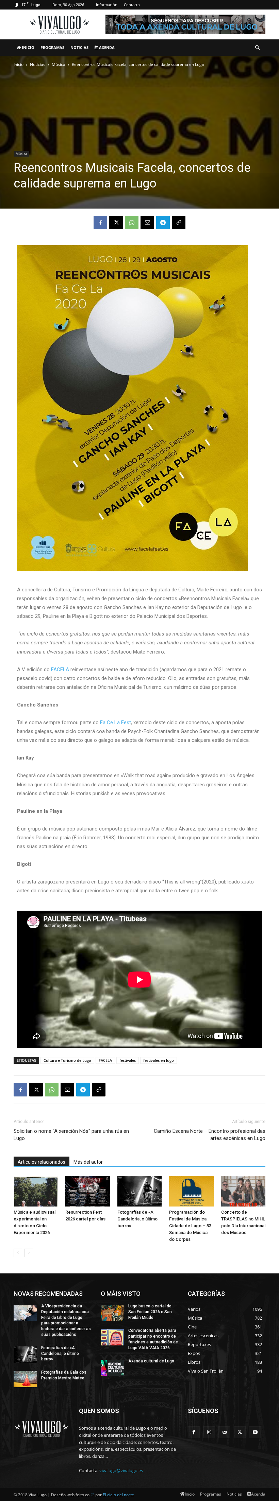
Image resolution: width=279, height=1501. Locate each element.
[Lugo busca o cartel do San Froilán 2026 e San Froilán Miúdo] (112, 1313)
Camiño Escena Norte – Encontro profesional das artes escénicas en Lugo (209, 1134)
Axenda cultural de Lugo (151, 1361)
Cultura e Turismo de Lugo (67, 1060)
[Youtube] (255, 1432)
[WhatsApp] (131, 222)
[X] (116, 222)
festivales (127, 1060)
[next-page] (28, 1253)
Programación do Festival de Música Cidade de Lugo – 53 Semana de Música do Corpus (190, 1226)
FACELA (60, 669)
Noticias (79, 47)
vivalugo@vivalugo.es (121, 1470)
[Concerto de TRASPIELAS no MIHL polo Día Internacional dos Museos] (243, 1191)
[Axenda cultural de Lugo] (112, 1368)
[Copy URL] (178, 222)
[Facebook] (100, 222)
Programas (52, 47)
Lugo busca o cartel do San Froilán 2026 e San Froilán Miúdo (150, 1312)
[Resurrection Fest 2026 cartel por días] (87, 1191)
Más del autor (88, 1162)
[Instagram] (209, 1432)
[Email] (147, 222)
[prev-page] (18, 1253)
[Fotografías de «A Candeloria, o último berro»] (139, 1191)
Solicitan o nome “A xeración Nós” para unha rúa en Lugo (71, 1134)
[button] (257, 47)
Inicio (27, 47)
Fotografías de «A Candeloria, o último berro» (137, 1219)
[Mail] (224, 1432)
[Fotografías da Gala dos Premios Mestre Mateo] (25, 1379)
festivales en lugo (158, 1060)
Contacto (132, 4)
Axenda (106, 47)
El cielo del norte (118, 1495)
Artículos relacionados (41, 1162)
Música (58, 64)
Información (106, 4)
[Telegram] (163, 222)
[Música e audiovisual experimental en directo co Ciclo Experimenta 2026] (36, 1191)
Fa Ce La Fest (115, 722)
